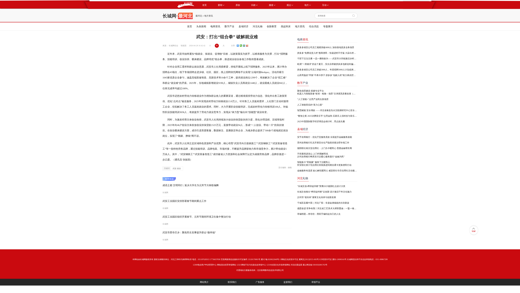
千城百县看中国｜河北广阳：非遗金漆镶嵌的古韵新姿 (323, 203)
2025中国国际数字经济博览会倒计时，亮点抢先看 (321, 121)
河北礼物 (257, 26)
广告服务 (260, 282)
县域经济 (243, 26)
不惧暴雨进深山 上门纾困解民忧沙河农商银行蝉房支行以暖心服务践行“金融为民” (321, 155)
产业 (302, 82)
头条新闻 (201, 26)
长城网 (169, 16)
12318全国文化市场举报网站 (278, 265)
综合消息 (314, 26)
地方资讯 (208, 16)
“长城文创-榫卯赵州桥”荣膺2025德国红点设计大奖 (321, 186)
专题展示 (328, 26)
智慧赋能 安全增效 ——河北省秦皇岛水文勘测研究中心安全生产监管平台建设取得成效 (327, 110)
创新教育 (272, 26)
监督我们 (288, 282)
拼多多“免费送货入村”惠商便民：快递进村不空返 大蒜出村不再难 (327, 53)
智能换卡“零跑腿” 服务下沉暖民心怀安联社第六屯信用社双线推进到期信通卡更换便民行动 (324, 163)
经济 (302, 129)
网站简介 (204, 282)
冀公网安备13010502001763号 (315, 265)
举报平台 (315, 282)
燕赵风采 (286, 26)
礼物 (302, 178)
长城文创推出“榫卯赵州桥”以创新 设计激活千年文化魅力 (324, 192)
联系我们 (232, 282)
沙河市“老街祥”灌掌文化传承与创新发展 (316, 197)
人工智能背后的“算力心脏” (310, 105)
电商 (302, 39)
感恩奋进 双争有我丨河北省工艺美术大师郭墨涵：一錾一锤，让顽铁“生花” (327, 208)
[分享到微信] (241, 45)
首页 (189, 26)
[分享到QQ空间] (244, 45)
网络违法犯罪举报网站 (226, 265)
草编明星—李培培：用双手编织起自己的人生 (319, 214)
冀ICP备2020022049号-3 (271, 259)
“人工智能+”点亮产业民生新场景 (313, 99)
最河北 (199, 16)
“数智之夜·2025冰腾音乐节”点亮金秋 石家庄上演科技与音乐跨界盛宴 (327, 116)
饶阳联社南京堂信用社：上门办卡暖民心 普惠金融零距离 (324, 148)
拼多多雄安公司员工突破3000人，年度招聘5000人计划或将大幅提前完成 (327, 70)
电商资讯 (215, 26)
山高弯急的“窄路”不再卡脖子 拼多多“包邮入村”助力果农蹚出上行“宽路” (327, 75)
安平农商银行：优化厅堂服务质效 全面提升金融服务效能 (324, 137)
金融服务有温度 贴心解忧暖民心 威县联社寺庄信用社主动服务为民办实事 (327, 170)
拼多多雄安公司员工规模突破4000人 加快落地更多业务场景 (325, 47)
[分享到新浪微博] (247, 45)
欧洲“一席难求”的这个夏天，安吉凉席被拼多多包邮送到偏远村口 (327, 64)
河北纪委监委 (296, 265)
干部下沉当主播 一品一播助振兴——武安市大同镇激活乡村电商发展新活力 (327, 58)
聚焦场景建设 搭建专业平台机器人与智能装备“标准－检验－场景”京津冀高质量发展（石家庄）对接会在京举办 (327, 92)
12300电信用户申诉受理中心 (205, 265)
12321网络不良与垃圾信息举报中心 (251, 265)
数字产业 (229, 26)
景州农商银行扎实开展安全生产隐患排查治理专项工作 (323, 142)
